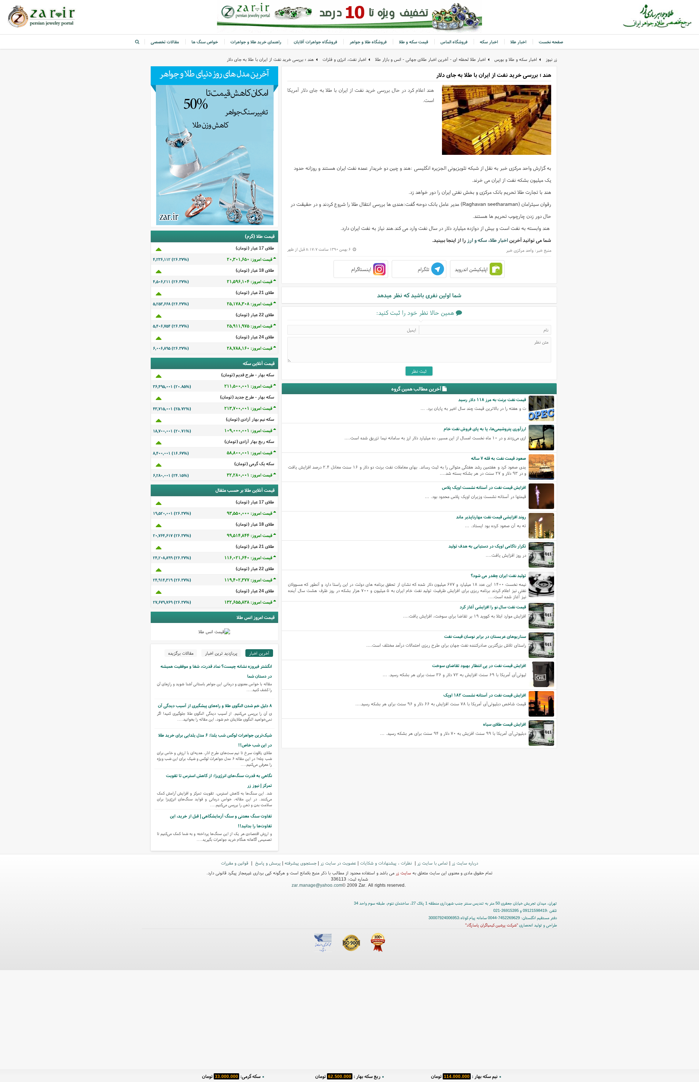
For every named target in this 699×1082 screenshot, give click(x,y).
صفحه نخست (551, 42)
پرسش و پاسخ (267, 863)
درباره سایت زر (465, 863)
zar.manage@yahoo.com (317, 885)
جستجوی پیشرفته (300, 863)
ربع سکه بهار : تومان (347, 1076)
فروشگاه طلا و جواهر (368, 42)
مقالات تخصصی (165, 42)
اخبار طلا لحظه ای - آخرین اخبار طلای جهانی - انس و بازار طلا (430, 59)
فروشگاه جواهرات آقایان (315, 42)
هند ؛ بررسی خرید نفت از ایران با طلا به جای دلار (270, 59)
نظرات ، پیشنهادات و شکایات (386, 863)
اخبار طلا (518, 42)
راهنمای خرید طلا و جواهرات (255, 42)
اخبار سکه (489, 42)
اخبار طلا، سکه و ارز (487, 240)
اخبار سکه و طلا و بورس (515, 59)
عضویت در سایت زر (338, 863)
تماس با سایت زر (432, 863)
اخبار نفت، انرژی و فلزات (344, 59)
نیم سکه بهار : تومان (464, 1076)
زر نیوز (551, 59)
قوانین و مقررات (235, 863)
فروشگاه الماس (454, 42)
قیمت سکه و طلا (413, 42)
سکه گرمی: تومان (231, 1076)
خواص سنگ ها (204, 42)
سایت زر (403, 873)
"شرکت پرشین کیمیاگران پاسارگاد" (491, 925)
